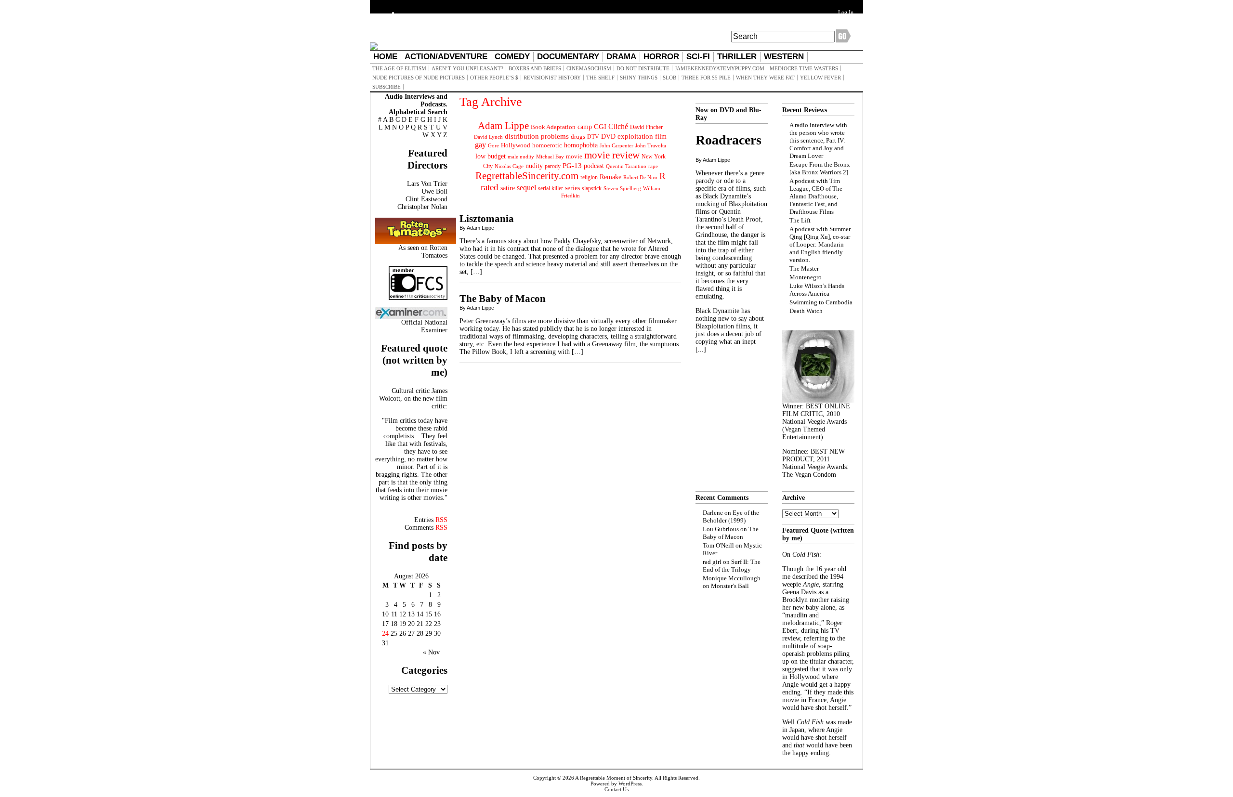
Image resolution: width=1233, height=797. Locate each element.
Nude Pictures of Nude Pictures (418, 77)
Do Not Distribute (642, 68)
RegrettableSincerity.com (526, 176)
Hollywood (515, 145)
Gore (493, 145)
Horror (661, 56)
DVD (608, 136)
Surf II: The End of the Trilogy (732, 565)
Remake (610, 177)
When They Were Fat (765, 77)
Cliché (618, 126)
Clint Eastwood (426, 199)
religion (589, 177)
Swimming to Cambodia (821, 302)
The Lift (800, 220)
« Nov (431, 652)
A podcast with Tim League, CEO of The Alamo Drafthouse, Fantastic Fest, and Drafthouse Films (815, 196)
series (572, 188)
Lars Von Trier (427, 183)
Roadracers (728, 139)
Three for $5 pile (706, 77)
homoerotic (547, 145)
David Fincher (646, 127)
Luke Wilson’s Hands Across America (816, 289)
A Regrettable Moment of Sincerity (613, 778)
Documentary (568, 56)
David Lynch (488, 137)
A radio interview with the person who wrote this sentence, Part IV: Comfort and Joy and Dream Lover (818, 140)
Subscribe (386, 87)
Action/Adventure (446, 56)
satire (507, 188)
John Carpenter (616, 145)
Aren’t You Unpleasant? (467, 68)
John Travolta (650, 145)
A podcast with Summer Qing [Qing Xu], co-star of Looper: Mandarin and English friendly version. (820, 244)
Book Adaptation (553, 127)
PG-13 (572, 165)
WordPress (630, 783)
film (661, 136)
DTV (593, 136)
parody (553, 166)
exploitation (635, 136)
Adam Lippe (503, 125)
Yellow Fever (820, 77)
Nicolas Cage (509, 166)
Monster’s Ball (730, 585)
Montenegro (805, 277)
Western (784, 56)
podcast (594, 166)
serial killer (550, 188)
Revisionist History (552, 77)
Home (385, 56)
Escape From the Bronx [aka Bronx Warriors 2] (819, 168)
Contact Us (616, 789)
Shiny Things (638, 77)
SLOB (669, 77)
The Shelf (600, 77)
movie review (612, 155)
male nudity (521, 156)
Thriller (737, 56)
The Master (804, 268)
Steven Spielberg (622, 188)
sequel (526, 187)
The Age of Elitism (399, 68)
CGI (600, 127)
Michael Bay (550, 156)
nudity (534, 166)
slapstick (592, 188)
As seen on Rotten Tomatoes (422, 251)
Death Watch (806, 310)
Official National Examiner (424, 326)
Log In (845, 12)
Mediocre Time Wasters (804, 68)
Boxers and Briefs (535, 68)
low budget (490, 156)
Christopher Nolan (422, 206)
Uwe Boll (434, 191)
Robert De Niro (640, 177)
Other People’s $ (494, 77)
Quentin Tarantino (626, 166)
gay (480, 145)
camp (584, 127)
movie (574, 156)
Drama (621, 56)
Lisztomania (486, 218)
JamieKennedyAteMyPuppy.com (719, 68)
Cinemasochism (588, 68)
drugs (578, 136)
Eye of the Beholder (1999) (731, 516)
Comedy (512, 56)
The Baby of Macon (502, 298)
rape (653, 166)
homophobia (581, 145)
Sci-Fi (698, 56)
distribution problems (537, 136)
